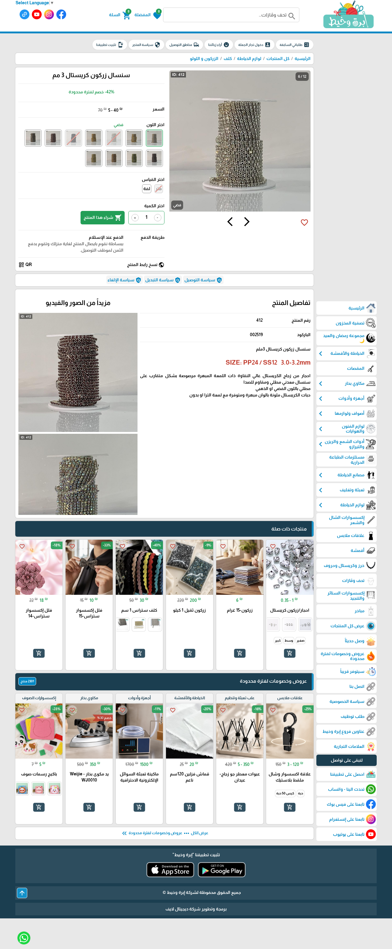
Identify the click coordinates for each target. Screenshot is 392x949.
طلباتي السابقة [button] (295, 45)
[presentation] (246, 222)
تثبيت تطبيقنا (109, 45)
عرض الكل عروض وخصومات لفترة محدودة (164, 833)
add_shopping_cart (290, 653)
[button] (148, 15)
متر (159, 188)
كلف (228, 58)
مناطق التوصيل (184, 45)
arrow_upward (22, 893)
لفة (146, 188)
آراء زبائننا (218, 45)
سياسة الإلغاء (124, 280)
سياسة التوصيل (203, 280)
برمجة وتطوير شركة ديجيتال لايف (196, 908)
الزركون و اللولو (204, 58)
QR (25, 265)
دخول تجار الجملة (254, 45)
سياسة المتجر (146, 45)
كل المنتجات (277, 58)
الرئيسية (303, 58)
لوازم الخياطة (249, 58)
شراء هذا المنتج (103, 217)
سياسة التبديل (163, 280)
